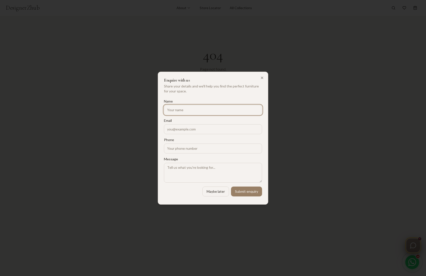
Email (168, 120)
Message (171, 159)
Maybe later (216, 191)
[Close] (262, 78)
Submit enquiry (246, 191)
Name (168, 101)
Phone (169, 140)
